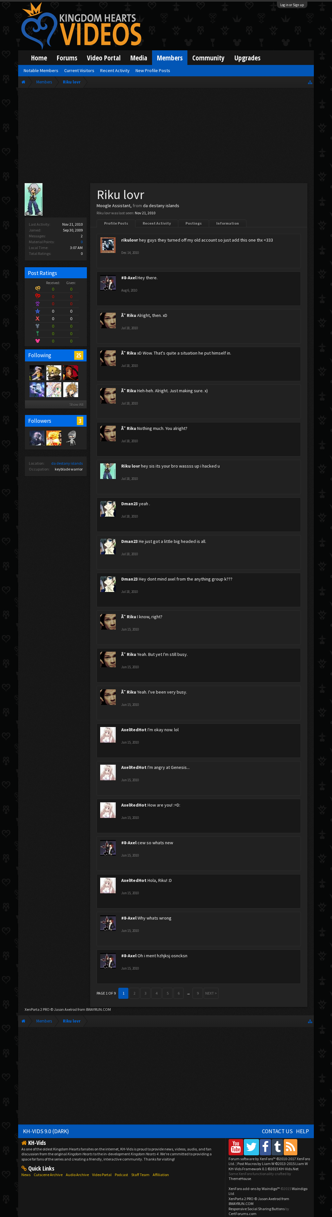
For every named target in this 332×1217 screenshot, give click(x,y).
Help (302, 1131)
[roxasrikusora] (53, 372)
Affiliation (161, 1174)
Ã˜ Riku (128, 315)
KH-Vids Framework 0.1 (264, 1168)
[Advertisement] (166, 137)
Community (208, 57)
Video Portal (104, 57)
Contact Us (277, 1131)
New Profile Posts (153, 70)
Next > (211, 993)
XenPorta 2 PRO (37, 1009)
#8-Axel (128, 278)
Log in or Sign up (292, 5)
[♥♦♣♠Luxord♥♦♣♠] (70, 372)
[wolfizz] (70, 389)
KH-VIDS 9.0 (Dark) (46, 1131)
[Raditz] (53, 437)
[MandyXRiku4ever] (36, 372)
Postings (193, 223)
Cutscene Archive (48, 1174)
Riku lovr (130, 466)
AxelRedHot (134, 730)
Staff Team (140, 1174)
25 (78, 355)
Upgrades (247, 57)
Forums (67, 57)
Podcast (121, 1174)
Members (170, 57)
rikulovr (129, 240)
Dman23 (129, 504)
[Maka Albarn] (36, 389)
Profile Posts (116, 223)
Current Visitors (79, 70)
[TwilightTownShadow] (36, 437)
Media (138, 57)
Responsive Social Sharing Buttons (257, 1208)
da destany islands (67, 463)
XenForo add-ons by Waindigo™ (254, 1188)
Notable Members (41, 70)
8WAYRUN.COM (98, 1009)
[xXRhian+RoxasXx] (53, 389)
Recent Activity (157, 223)
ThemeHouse (240, 1178)
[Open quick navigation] (310, 82)
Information (227, 223)
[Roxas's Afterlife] (70, 437)
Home (39, 57)
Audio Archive (77, 1174)
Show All (76, 404)
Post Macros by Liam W (272, 1163)
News (25, 1174)
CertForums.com (242, 1213)
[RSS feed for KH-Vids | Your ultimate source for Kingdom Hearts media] (290, 1147)
